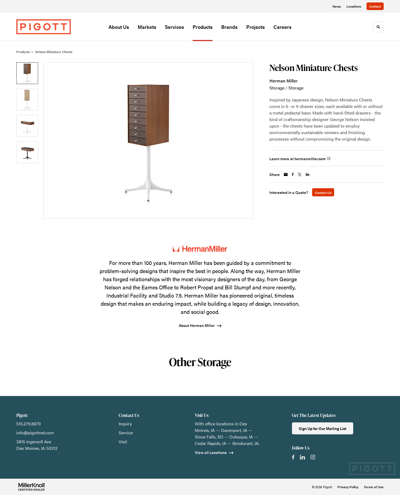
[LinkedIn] (302, 457)
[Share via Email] (286, 174)
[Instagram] (312, 457)
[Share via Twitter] (299, 174)
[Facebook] (293, 457)
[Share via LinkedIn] (307, 174)
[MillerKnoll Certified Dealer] (31, 487)
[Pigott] (43, 26)
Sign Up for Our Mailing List (322, 428)
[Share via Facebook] (293, 174)
